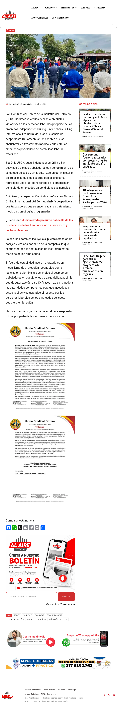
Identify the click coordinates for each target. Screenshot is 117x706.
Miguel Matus (87, 136)
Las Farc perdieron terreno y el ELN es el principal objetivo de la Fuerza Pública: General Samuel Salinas (94, 123)
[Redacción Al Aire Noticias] (7, 104)
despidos (39, 615)
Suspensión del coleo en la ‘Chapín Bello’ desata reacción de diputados (94, 232)
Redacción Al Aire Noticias (22, 104)
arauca (17, 615)
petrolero (41, 619)
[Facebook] (105, 695)
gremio (30, 619)
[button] (112, 25)
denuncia (27, 615)
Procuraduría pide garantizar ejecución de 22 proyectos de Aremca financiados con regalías (94, 265)
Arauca (10, 30)
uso (65, 619)
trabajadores (55, 619)
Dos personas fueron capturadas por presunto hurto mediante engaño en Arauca (94, 160)
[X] (109, 695)
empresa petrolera (16, 619)
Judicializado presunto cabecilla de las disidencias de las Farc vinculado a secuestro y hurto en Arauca (39, 225)
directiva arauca (54, 615)
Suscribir (66, 596)
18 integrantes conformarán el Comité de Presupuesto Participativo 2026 (94, 196)
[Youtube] (114, 695)
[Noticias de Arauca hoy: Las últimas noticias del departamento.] (14, 15)
